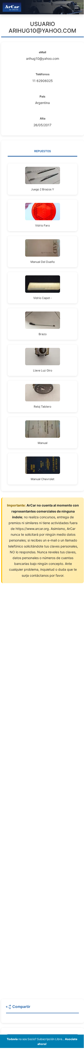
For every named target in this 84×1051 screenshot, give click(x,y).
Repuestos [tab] (42, 151)
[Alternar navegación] (76, 7)
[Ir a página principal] (12, 7)
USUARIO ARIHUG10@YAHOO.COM (42, 27)
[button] (42, 1008)
